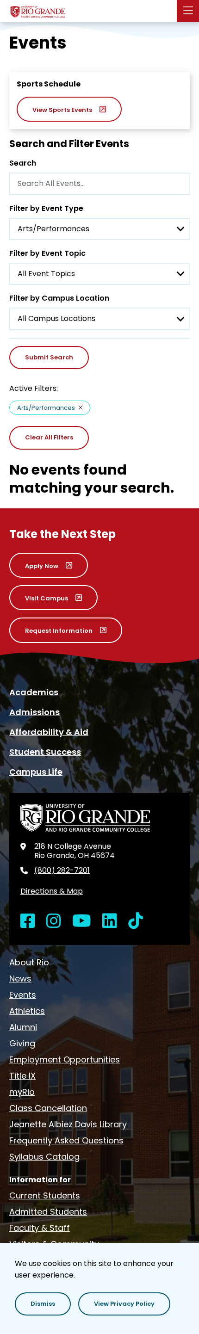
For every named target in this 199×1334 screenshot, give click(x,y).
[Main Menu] (188, 11)
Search (22, 163)
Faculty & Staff (39, 1228)
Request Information (59, 630)
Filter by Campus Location (59, 298)
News (20, 978)
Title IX (22, 1075)
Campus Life (35, 772)
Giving (22, 1043)
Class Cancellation (48, 1108)
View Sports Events (62, 109)
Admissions (34, 712)
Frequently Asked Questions (66, 1140)
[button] (43, 1303)
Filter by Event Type (46, 208)
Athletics (27, 1011)
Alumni (23, 1027)
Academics (33, 692)
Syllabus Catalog (44, 1156)
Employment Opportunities (64, 1059)
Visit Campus (46, 598)
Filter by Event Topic (47, 253)
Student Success (45, 752)
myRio (22, 1092)
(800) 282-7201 (62, 870)
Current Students (44, 1195)
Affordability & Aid (48, 732)
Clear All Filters (49, 437)
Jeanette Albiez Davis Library (68, 1124)
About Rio (29, 962)
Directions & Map (51, 891)
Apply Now (41, 566)
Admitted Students (48, 1211)
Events (22, 994)
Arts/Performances (46, 407)
